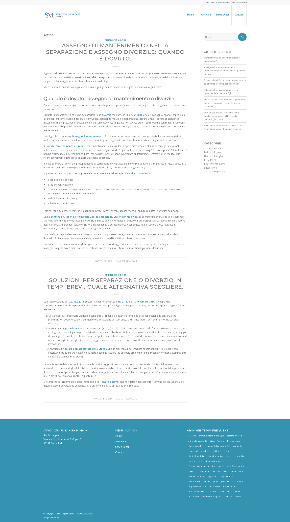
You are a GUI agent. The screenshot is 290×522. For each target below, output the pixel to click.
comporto (237, 446)
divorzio (230, 456)
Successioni (210, 167)
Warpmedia (55, 517)
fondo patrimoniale (215, 461)
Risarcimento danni (214, 163)
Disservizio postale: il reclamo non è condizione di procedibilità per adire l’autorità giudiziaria (221, 116)
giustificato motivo (235, 466)
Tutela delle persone (215, 171)
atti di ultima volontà (197, 441)
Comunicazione (212, 148)
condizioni (193, 451)
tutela (238, 496)
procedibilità (227, 481)
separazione (225, 491)
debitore (217, 451)
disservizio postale (215, 456)
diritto (226, 451)
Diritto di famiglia (115, 40)
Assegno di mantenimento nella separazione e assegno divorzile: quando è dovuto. (115, 52)
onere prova (194, 481)
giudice (221, 466)
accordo (192, 435)
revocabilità (214, 486)
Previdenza (210, 160)
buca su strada (233, 441)
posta (215, 481)
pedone (206, 481)
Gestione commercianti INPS (201, 466)
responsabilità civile (197, 486)
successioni (193, 496)
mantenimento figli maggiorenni (203, 476)
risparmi (212, 491)
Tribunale (228, 496)
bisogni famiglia (217, 441)
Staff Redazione (128, 261)
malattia (216, 471)
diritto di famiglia (196, 456)
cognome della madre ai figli (217, 446)
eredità (240, 456)
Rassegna (120, 441)
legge (190, 471)
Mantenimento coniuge (233, 471)
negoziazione (227, 476)
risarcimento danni (197, 491)
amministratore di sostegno (211, 435)
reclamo (239, 481)
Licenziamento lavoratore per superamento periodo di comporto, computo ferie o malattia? (224, 103)
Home (118, 435)
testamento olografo (211, 496)
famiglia (192, 461)
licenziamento (203, 471)
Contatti (119, 452)
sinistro (237, 491)
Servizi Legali (122, 446)
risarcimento (229, 486)
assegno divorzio (234, 435)
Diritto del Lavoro (213, 152)
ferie (201, 461)
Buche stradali (194, 446)
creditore (205, 451)
